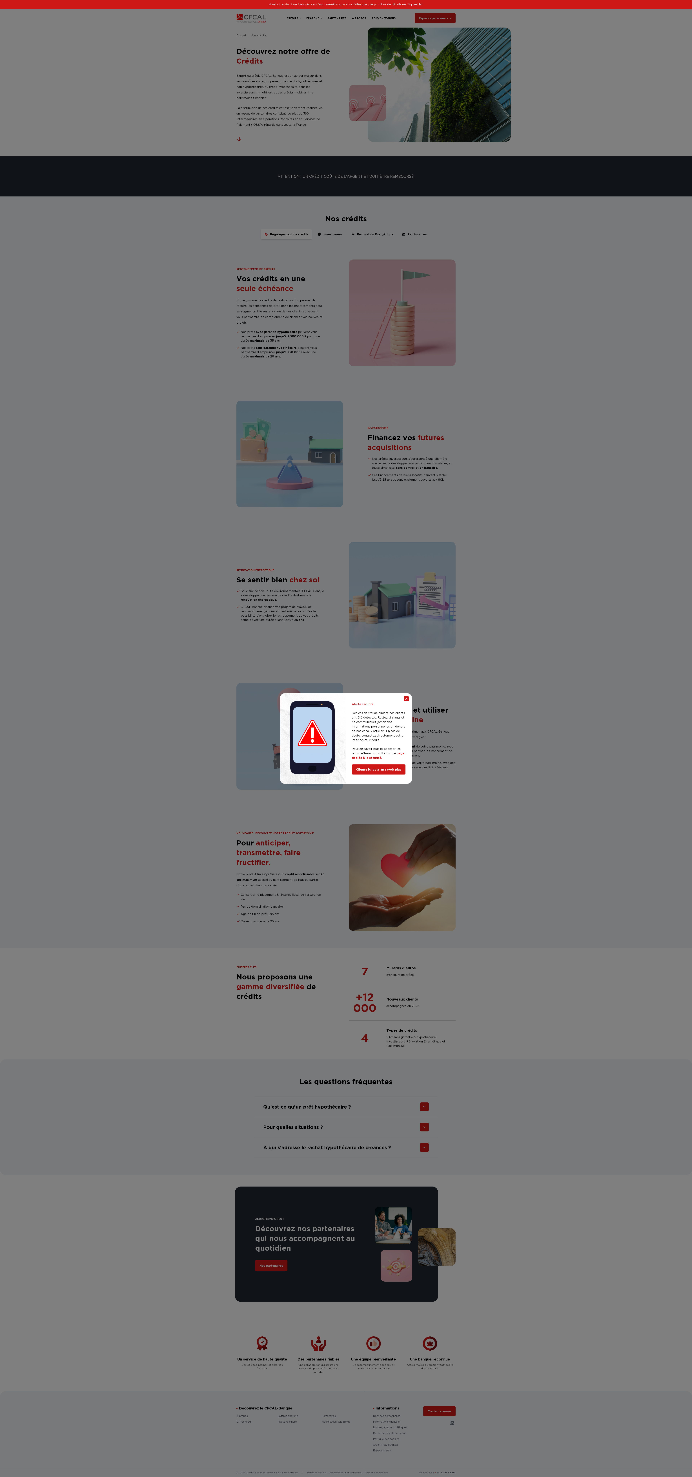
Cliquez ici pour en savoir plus (378, 769)
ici (420, 4)
